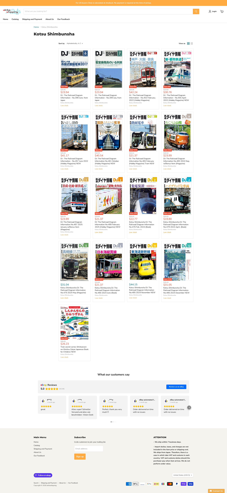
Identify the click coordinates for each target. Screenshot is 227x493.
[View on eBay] (43, 401)
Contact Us (217, 491)
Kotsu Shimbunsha (67, 103)
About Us (50, 19)
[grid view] (188, 43)
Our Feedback (63, 19)
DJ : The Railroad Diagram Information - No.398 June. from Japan (74, 98)
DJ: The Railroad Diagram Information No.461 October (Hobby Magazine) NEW (107, 161)
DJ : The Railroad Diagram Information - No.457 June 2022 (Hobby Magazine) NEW (74, 161)
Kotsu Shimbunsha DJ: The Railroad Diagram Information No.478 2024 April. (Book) (175, 224)
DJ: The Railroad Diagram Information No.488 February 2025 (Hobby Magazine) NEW (107, 224)
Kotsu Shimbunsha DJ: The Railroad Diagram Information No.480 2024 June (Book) (107, 290)
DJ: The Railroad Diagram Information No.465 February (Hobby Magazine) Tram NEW (141, 161)
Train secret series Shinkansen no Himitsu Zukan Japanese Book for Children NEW (74, 349)
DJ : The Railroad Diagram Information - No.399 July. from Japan (108, 98)
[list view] (191, 43)
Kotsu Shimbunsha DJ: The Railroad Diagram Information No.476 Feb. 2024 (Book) (141, 224)
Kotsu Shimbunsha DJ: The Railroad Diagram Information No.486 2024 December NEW (176, 290)
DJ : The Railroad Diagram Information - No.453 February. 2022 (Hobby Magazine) (142, 98)
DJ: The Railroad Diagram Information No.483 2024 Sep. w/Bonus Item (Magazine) (176, 161)
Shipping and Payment (32, 19)
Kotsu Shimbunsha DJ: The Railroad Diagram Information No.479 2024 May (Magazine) (73, 290)
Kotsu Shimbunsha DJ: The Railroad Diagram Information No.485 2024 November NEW (142, 290)
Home (5, 19)
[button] (38, 407)
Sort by (62, 44)
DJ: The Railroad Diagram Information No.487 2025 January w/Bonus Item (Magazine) (72, 226)
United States (181, 475)
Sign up (80, 456)
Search (36, 483)
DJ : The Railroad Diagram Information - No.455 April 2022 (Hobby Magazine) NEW (176, 98)
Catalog (15, 19)
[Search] (196, 11)
